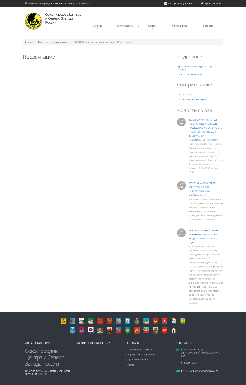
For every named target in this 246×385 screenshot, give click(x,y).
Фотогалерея (179, 25)
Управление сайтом (36, 374)
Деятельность (125, 25)
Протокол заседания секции (192, 99)
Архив (131, 364)
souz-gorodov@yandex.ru (181, 3)
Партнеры (207, 25)
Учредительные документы (142, 354)
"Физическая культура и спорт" (53, 41)
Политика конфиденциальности (51, 371)
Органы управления (138, 359)
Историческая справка (140, 349)
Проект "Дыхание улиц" (190, 74)
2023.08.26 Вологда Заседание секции (94, 41)
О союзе (97, 25)
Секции (152, 25)
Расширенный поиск (92, 343)
